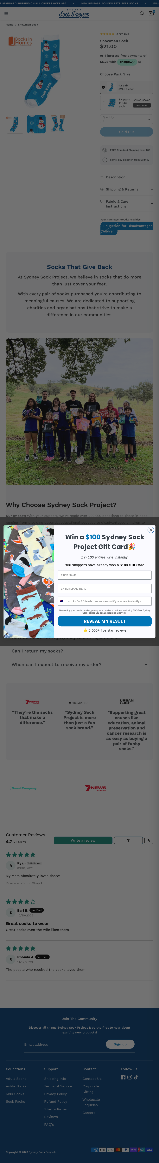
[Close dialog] (151, 530)
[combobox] (64, 601)
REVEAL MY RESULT (105, 621)
